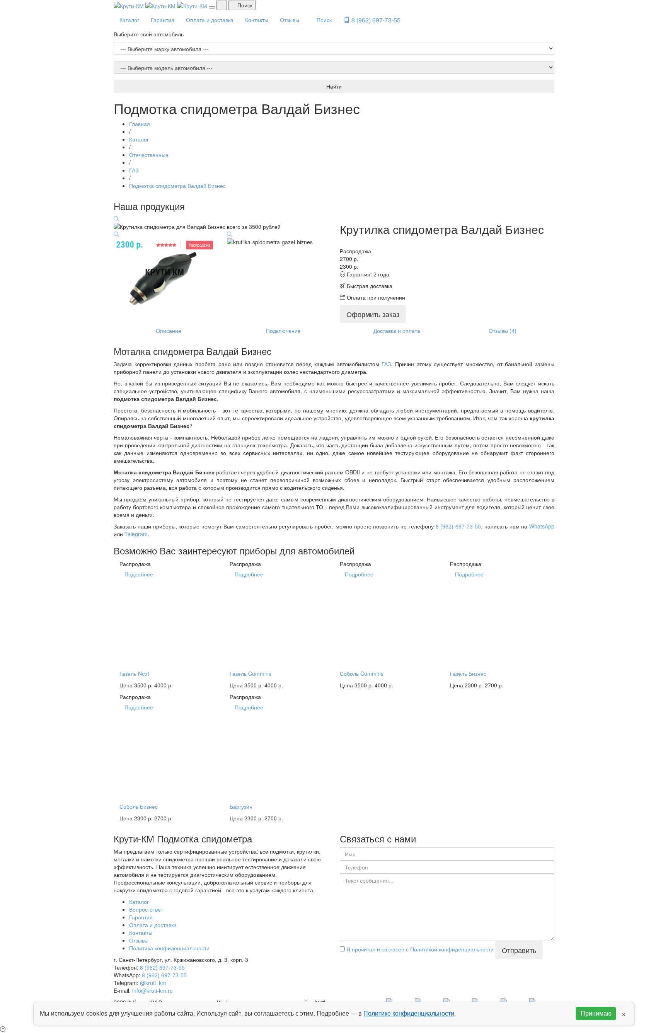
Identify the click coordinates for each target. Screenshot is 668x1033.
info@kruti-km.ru (152, 990)
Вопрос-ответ (146, 909)
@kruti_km (153, 983)
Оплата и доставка (209, 20)
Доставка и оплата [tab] (396, 330)
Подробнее (138, 574)
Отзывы (289, 20)
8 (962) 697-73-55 (375, 19)
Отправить (519, 950)
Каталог (129, 20)
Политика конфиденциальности (169, 948)
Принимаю (596, 1013)
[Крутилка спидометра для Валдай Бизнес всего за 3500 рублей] (116, 219)
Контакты (256, 20)
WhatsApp (541, 526)
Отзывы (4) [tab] (502, 330)
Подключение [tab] (283, 330)
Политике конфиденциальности (408, 1013)
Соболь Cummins (361, 673)
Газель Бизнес (468, 673)
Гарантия (162, 20)
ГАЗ (386, 364)
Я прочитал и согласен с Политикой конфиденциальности (419, 949)
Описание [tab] (168, 330)
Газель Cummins (250, 673)
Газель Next (134, 673)
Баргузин (241, 806)
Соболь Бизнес (138, 806)
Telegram (136, 534)
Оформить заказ (372, 314)
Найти (334, 86)
